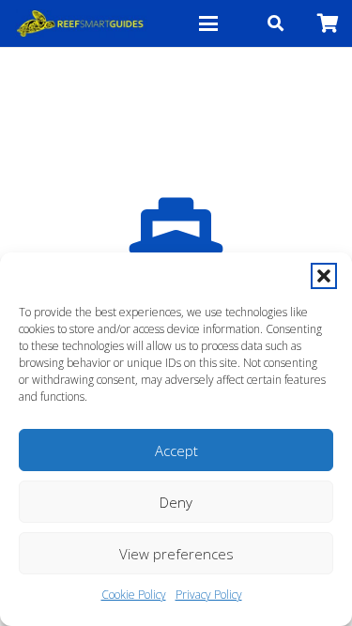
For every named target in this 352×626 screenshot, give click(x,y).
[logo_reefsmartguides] (81, 23)
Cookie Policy (133, 595)
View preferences (176, 553)
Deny (176, 502)
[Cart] (328, 23)
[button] (323, 276)
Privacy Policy (209, 595)
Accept (176, 450)
